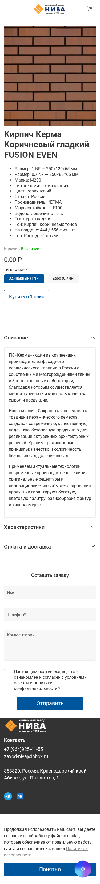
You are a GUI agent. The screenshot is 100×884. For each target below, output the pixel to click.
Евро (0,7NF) (63, 278)
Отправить (50, 703)
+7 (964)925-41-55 (23, 749)
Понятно (50, 869)
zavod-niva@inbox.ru (26, 756)
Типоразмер (15, 270)
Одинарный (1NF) (24, 278)
